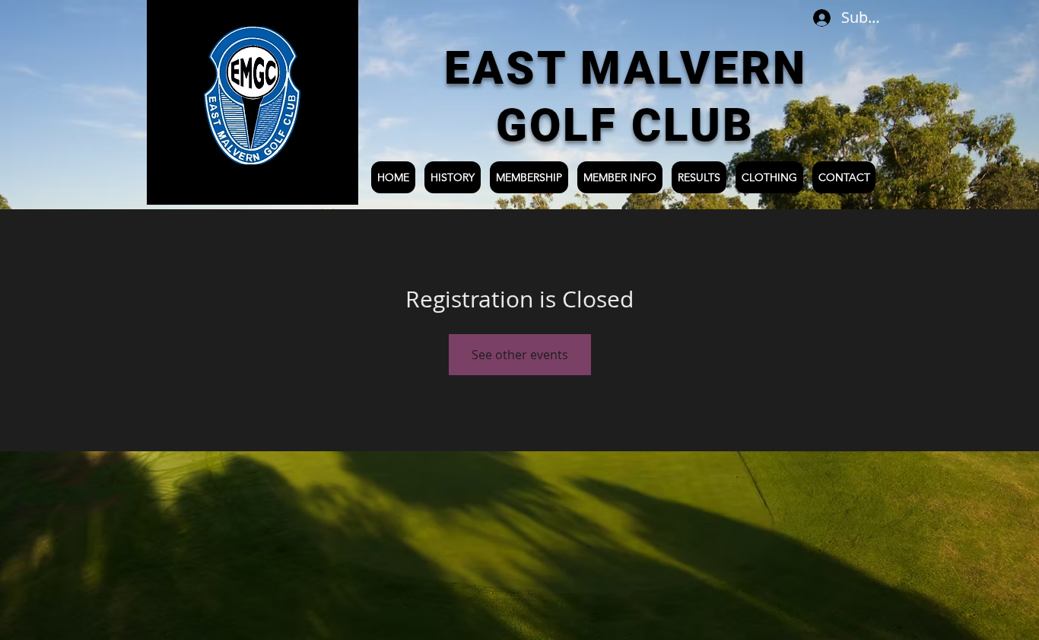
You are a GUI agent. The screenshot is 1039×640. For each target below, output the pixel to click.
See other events (520, 354)
